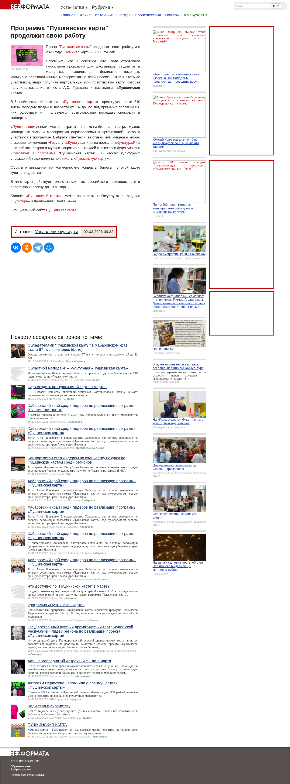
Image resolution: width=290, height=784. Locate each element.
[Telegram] (38, 248)
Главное (68, 15)
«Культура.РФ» (127, 143)
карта (15, 93)
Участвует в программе (34, 153)
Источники (104, 15)
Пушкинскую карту (91, 159)
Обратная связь (21, 766)
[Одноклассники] (27, 248)
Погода (124, 15)
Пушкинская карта (75, 47)
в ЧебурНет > (196, 15)
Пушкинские (23, 127)
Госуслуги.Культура (66, 143)
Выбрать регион (21, 769)
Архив (85, 15)
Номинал (72, 52)
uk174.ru (23, 68)
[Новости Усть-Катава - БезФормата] (25, 5)
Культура (20, 201)
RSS (42, 774)
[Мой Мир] (49, 248)
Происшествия (148, 15)
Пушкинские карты (80, 102)
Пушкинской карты (44, 196)
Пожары (172, 15)
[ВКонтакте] (16, 248)
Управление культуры (56, 231)
